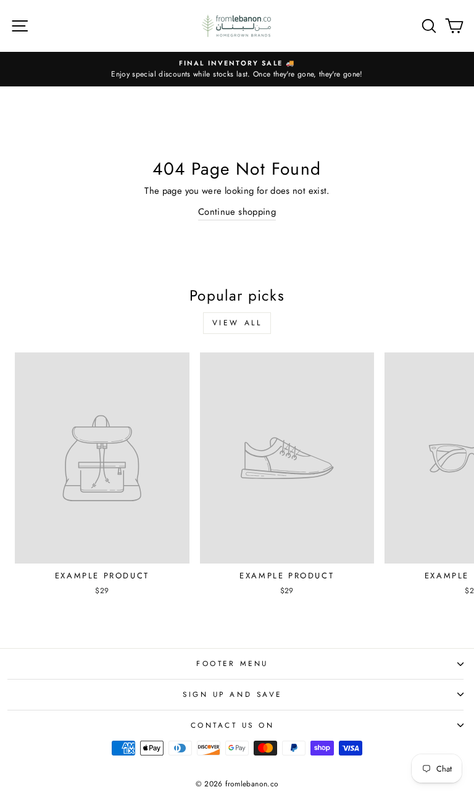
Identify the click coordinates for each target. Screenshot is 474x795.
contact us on (233, 725)
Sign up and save (232, 694)
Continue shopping (237, 212)
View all (237, 322)
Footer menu (232, 663)
